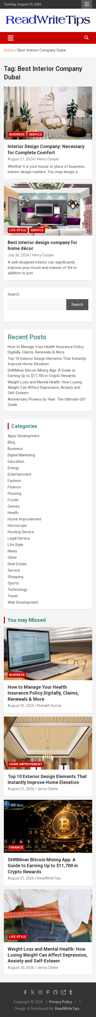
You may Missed (26, 620)
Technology (17, 589)
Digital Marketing (21, 455)
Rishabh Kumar (49, 706)
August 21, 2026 (21, 789)
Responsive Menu (86, 4)
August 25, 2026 (21, 706)
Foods (13, 500)
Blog (11, 442)
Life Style (17, 230)
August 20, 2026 (21, 968)
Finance (14, 487)
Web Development (23, 602)
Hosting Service (21, 532)
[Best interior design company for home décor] (48, 209)
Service (35, 134)
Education (16, 461)
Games (14, 506)
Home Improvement (24, 519)
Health (13, 512)
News (12, 551)
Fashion (14, 480)
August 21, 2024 (21, 159)
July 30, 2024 (18, 255)
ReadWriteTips (49, 878)
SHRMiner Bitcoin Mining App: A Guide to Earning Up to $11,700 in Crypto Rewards (43, 865)
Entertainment (19, 474)
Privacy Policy (60, 1002)
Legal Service (19, 538)
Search (13, 294)
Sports (13, 583)
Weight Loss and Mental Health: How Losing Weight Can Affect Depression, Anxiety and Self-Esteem (45, 387)
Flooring (14, 493)
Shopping (15, 576)
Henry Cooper (48, 159)
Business (17, 134)
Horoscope (17, 525)
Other (12, 557)
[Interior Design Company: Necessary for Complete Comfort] (48, 113)
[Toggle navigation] (10, 38)
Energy (13, 468)
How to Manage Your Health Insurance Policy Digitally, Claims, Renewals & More (43, 693)
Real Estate (17, 564)
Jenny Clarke (47, 789)
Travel (13, 596)
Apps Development (23, 436)
